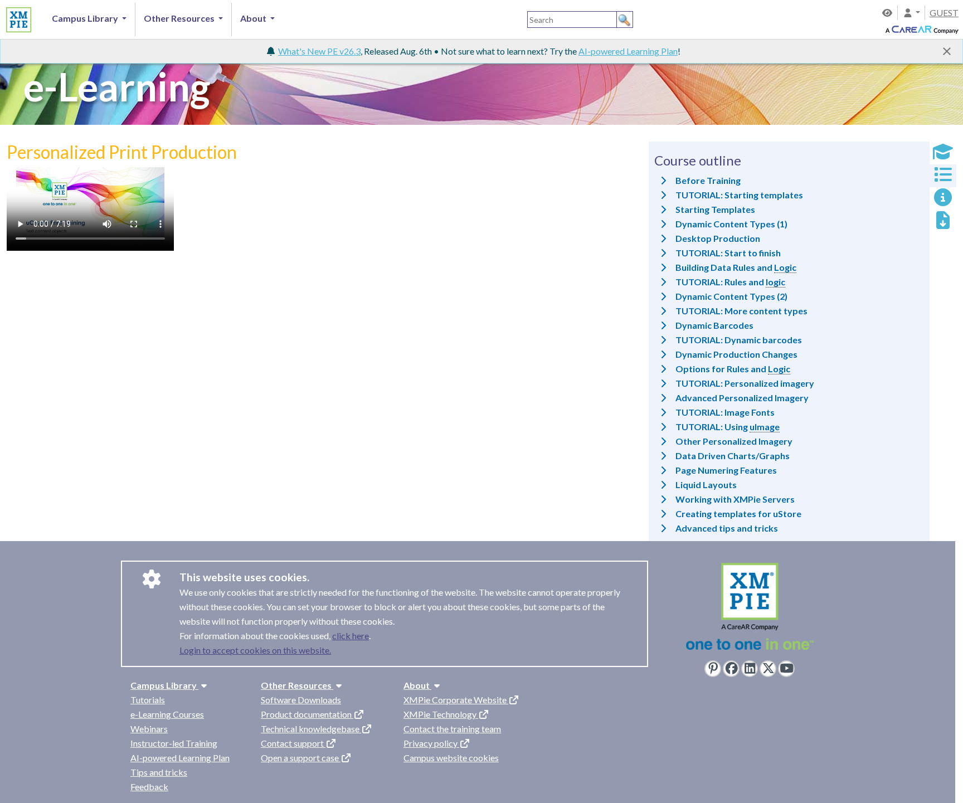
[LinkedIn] (749, 668)
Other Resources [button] (180, 18)
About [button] (254, 18)
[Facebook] (731, 668)
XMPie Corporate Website (455, 699)
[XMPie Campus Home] (17, 18)
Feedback (149, 786)
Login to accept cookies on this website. (255, 650)
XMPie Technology (440, 714)
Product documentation (307, 714)
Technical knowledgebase (311, 728)
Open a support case (301, 757)
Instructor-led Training (173, 743)
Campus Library (164, 685)
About (417, 685)
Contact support (293, 743)
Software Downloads (301, 699)
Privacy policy (431, 743)
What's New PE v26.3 (319, 51)
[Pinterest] (712, 668)
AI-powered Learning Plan (628, 51)
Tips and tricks (158, 772)
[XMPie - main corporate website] (750, 609)
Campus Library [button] (86, 18)
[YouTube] (786, 668)
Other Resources (297, 685)
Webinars (149, 728)
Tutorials (147, 699)
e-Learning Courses (167, 714)
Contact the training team (452, 728)
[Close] (946, 51)
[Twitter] (768, 668)
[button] (911, 12)
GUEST (944, 12)
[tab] (943, 153)
